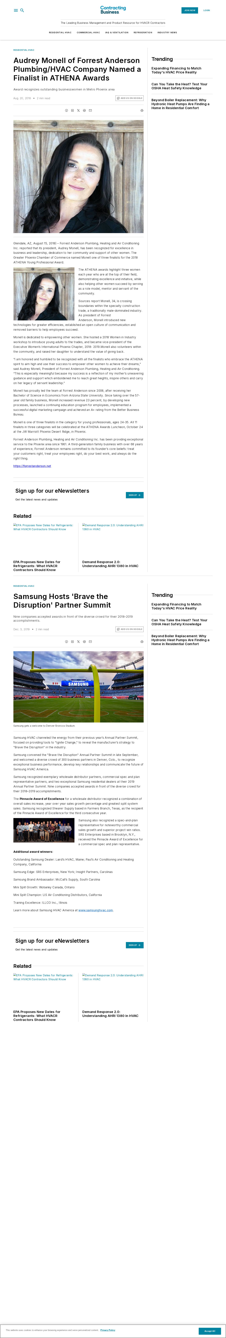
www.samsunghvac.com (95, 910)
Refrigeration (143, 32)
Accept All (209, 1331)
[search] (22, 10)
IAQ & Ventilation (116, 32)
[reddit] (84, 110)
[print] (142, 110)
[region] (113, 1331)
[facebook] (66, 110)
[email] (90, 110)
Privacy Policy (107, 1330)
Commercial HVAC (88, 32)
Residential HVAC (60, 32)
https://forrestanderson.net (32, 466)
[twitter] (78, 110)
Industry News (167, 32)
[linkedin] (72, 110)
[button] (15, 10)
